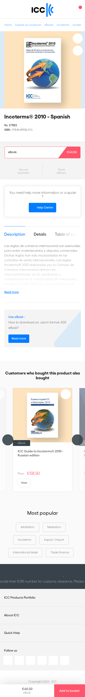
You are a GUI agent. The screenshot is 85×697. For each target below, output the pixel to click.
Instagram (41, 660)
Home (8, 24)
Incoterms (63, 24)
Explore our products (28, 24)
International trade (25, 552)
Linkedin (7, 660)
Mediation (54, 527)
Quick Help (12, 633)
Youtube (53, 660)
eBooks (48, 24)
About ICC (11, 615)
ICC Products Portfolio (19, 597)
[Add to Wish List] (78, 38)
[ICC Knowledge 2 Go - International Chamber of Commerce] (42, 10)
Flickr (64, 660)
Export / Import (54, 539)
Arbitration (27, 527)
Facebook (30, 660)
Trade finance (60, 552)
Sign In (70, 9)
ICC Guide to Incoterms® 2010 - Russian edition (40, 453)
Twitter (19, 660)
